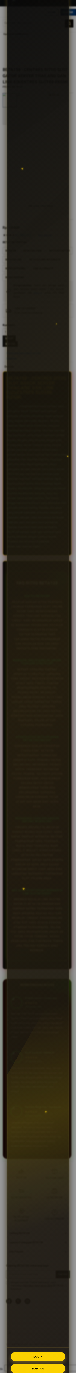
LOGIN (38, 1356)
